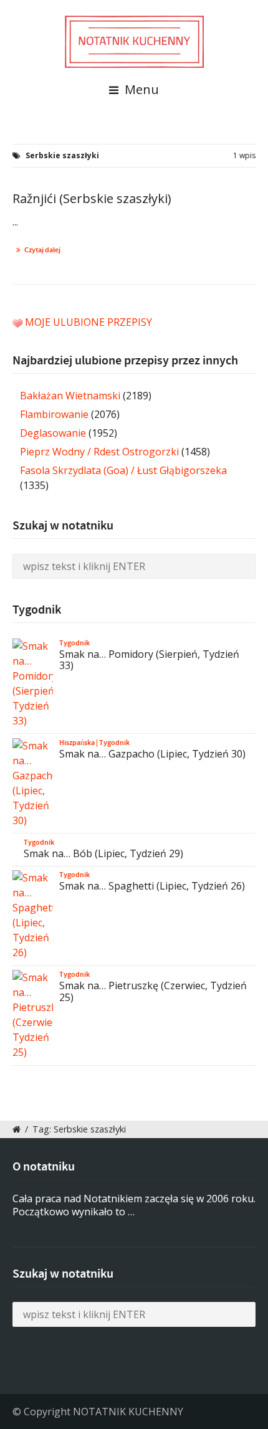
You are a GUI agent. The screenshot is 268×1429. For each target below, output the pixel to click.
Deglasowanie (53, 433)
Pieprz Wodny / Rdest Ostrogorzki (99, 451)
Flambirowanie (54, 414)
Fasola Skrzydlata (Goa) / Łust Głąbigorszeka (123, 470)
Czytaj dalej (42, 250)
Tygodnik (74, 643)
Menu (140, 89)
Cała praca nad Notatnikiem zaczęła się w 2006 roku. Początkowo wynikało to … (134, 1205)
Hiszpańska (77, 743)
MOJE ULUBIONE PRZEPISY (88, 322)
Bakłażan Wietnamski (70, 395)
